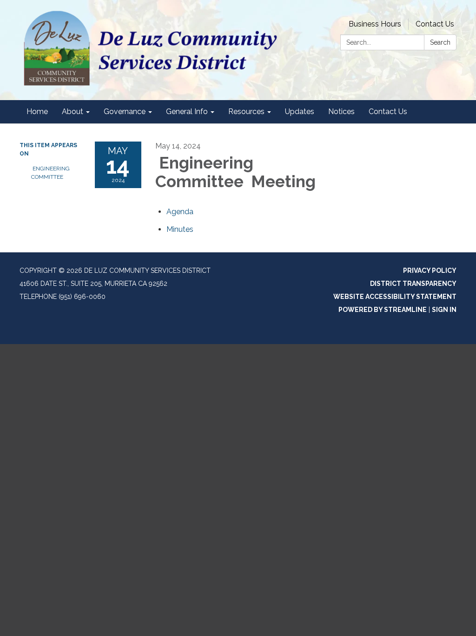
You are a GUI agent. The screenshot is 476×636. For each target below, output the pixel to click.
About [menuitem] (72, 111)
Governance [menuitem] (124, 111)
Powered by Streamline (382, 309)
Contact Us (435, 24)
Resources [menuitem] (246, 111)
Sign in (444, 309)
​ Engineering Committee (50, 172)
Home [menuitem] (37, 111)
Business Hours (375, 24)
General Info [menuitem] (187, 111)
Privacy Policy (429, 270)
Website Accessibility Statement (394, 296)
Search (440, 42)
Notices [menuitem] (341, 111)
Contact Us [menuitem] (388, 111)
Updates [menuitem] (299, 111)
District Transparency (413, 283)
